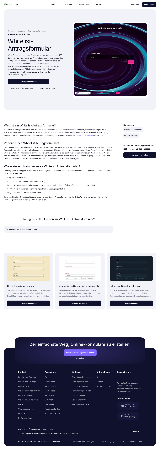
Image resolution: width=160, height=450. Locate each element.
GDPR (122, 441)
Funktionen (49, 404)
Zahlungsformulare (79, 400)
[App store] (129, 406)
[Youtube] (133, 377)
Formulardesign (51, 391)
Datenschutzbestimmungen (83, 441)
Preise (20, 404)
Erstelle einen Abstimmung (29, 391)
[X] (128, 377)
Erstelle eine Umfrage (27, 382)
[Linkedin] (119, 377)
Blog (47, 377)
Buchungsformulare (80, 382)
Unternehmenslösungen (27, 409)
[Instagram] (124, 377)
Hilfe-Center (50, 382)
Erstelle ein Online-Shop (28, 400)
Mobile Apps (50, 395)
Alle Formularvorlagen (81, 404)
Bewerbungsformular (84, 135)
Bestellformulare (78, 395)
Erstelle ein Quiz (24, 386)
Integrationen (50, 386)
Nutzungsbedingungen (107, 441)
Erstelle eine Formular (27, 377)
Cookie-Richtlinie (135, 441)
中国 (134, 425)
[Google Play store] (129, 416)
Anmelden (135, 4)
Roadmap (22, 413)
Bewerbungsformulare (133, 130)
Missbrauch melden (104, 386)
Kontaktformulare (131, 135)
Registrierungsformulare (82, 391)
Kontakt (100, 382)
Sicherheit (49, 400)
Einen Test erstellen (26, 395)
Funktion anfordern (52, 409)
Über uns (100, 377)
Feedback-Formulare (80, 386)
